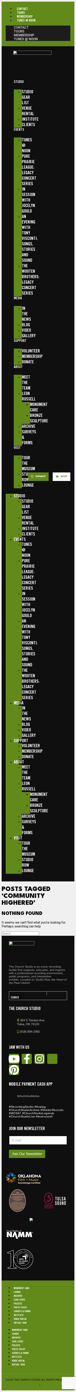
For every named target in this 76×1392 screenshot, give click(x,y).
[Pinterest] (14, 1070)
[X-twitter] (52, 1059)
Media (18, 298)
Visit (17, 448)
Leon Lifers (19, 1300)
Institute (19, 1315)
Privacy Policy (51, 1384)
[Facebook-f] (27, 1059)
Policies (18, 1304)
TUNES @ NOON (26, 20)
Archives (18, 1296)
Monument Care (21, 1288)
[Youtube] (14, 1059)
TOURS (21, 12)
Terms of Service (27, 1384)
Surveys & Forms (22, 1311)
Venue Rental (20, 1319)
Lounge (17, 1292)
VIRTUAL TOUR (20, 1323)
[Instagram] (39, 1059)
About (18, 367)
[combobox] (28, 993)
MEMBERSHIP (25, 16)
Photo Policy (20, 1307)
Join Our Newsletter (27, 1154)
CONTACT (22, 9)
